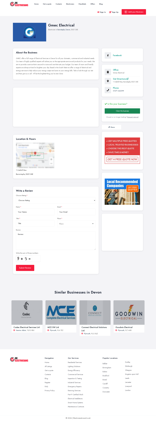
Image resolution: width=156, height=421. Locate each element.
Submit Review (25, 267)
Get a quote (47, 4)
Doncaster (106, 392)
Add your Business (135, 12)
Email (59, 207)
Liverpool (128, 386)
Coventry (106, 388)
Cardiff (105, 383)
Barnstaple (61, 29)
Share (113, 127)
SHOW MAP (35, 155)
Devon (68, 29)
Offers (92, 4)
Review (18, 230)
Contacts (59, 4)
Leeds (127, 378)
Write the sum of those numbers (27, 253)
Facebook (117, 55)
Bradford (106, 375)
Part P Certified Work (75, 394)
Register (47, 382)
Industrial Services (74, 382)
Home (36, 4)
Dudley (127, 362)
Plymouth (53, 330)
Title (17, 218)
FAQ (46, 386)
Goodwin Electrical (124, 327)
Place (59, 218)
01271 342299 (118, 91)
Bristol (105, 379)
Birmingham (107, 367)
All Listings (48, 366)
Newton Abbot (21, 330)
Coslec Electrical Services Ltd (27, 327)
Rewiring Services (74, 390)
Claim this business (122, 111)
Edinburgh (128, 366)
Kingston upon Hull (131, 374)
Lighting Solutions (74, 366)
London (128, 390)
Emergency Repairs (74, 386)
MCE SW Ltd (53, 327)
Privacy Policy (50, 390)
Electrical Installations (75, 398)
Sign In (103, 12)
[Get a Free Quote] (122, 150)
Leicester (128, 382)
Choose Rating (21, 195)
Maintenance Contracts (76, 406)
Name (18, 207)
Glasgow (128, 370)
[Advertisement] (56, 108)
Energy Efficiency (74, 370)
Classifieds (82, 4)
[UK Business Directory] (122, 192)
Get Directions (120, 79)
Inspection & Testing (75, 378)
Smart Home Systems (75, 402)
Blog (101, 4)
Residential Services (75, 362)
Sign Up (115, 12)
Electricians (70, 4)
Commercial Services (75, 374)
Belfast (105, 363)
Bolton (105, 371)
